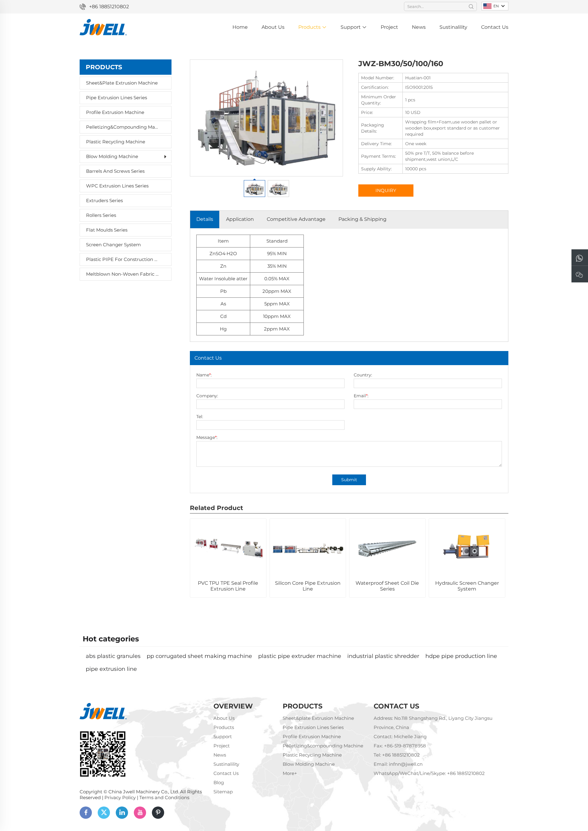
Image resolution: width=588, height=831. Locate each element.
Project (389, 27)
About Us (273, 27)
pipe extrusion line (111, 669)
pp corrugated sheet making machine (199, 656)
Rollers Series (101, 215)
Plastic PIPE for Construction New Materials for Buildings (122, 259)
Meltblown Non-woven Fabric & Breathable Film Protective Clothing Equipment (122, 274)
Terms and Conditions (164, 797)
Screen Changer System (113, 244)
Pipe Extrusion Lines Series (116, 97)
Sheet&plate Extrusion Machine (122, 83)
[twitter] (104, 812)
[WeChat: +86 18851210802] (579, 274)
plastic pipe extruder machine (299, 656)
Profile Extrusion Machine (115, 112)
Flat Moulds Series (106, 230)
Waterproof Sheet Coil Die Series (387, 586)
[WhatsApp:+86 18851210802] (579, 258)
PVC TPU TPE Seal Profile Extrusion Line (228, 586)
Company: (207, 396)
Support (351, 27)
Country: (363, 375)
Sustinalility (453, 27)
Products (310, 27)
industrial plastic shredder (383, 656)
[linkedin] (122, 812)
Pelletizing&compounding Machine (122, 127)
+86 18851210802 (109, 6)
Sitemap (223, 792)
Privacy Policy (120, 797)
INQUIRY (385, 190)
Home (240, 27)
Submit (349, 479)
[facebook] (86, 812)
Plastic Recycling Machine (115, 142)
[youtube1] (140, 812)
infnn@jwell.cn (406, 764)
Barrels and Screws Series (115, 171)
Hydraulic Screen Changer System (467, 586)
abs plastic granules (113, 656)
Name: (204, 375)
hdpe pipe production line (461, 656)
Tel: (199, 416)
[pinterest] (158, 812)
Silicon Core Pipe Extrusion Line (308, 586)
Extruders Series (104, 200)
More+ (290, 773)
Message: (206, 437)
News (419, 27)
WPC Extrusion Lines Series (117, 186)
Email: (361, 396)
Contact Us (494, 27)
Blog (218, 782)
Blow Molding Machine (112, 156)
